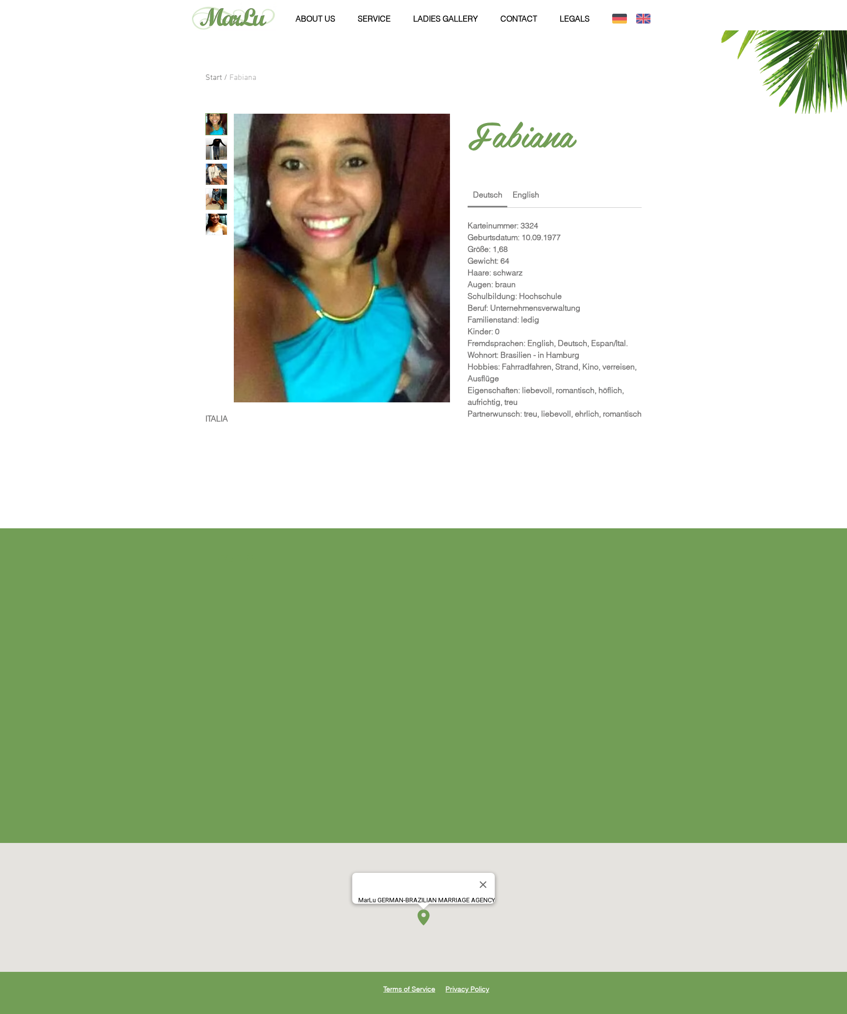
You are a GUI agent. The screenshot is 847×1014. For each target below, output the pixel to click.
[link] (487, 194)
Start (213, 78)
